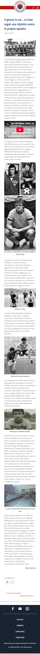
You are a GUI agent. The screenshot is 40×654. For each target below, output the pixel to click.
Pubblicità (20, 625)
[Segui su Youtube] (20, 609)
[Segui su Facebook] (13, 609)
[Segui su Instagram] (27, 609)
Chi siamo (20, 619)
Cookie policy (20, 631)
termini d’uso (32, 643)
